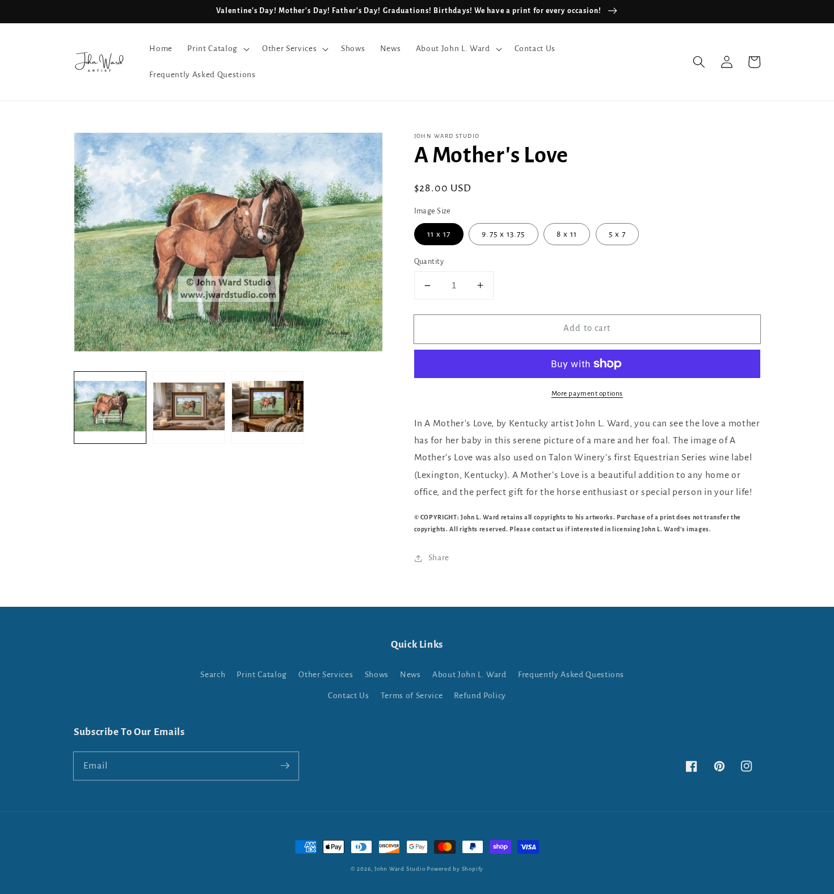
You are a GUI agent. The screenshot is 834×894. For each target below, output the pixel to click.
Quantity (429, 262)
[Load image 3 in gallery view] (267, 407)
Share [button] (438, 557)
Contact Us (348, 695)
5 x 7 (617, 234)
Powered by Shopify (455, 869)
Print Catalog (262, 674)
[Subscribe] (284, 765)
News (410, 674)
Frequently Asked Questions (571, 674)
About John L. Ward (469, 674)
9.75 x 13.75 (503, 234)
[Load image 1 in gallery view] (110, 407)
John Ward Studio (399, 869)
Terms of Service (412, 695)
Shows (377, 674)
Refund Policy (480, 695)
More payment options (587, 393)
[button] (217, 49)
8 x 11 (567, 234)
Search (212, 674)
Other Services (325, 674)
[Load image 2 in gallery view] (189, 407)
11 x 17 (439, 234)
